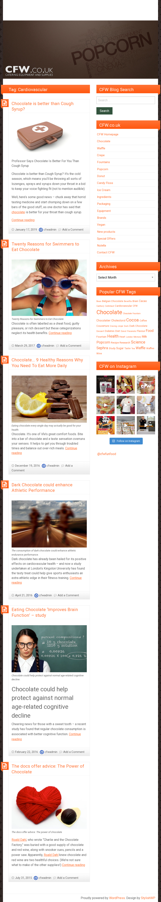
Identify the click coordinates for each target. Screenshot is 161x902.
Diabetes (109, 331)
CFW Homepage (107, 134)
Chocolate (103, 141)
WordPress (117, 898)
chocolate (18, 212)
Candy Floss (105, 183)
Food (150, 331)
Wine (99, 353)
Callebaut (109, 306)
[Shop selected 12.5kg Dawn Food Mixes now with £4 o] (126, 425)
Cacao (143, 301)
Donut (101, 176)
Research (125, 342)
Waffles (150, 348)
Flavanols (131, 331)
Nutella (101, 245)
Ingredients (104, 197)
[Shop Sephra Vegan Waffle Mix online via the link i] (146, 405)
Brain (135, 301)
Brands (101, 218)
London (129, 337)
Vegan (101, 224)
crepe (120, 326)
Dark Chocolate (138, 325)
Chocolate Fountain (132, 313)
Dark (126, 326)
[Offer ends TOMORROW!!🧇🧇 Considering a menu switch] (105, 425)
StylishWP (148, 898)
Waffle (101, 148)
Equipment (104, 211)
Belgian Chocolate (112, 301)
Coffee (143, 320)
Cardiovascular (123, 305)
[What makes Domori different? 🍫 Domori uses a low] (126, 405)
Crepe (101, 155)
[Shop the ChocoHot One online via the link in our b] (146, 385)
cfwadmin (50, 229)
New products (106, 232)
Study (112, 348)
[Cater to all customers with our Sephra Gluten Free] (105, 405)
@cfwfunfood (106, 454)
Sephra (102, 348)
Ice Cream (103, 190)
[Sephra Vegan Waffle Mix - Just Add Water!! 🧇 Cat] (126, 385)
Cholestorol (118, 320)
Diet (117, 331)
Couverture (102, 325)
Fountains (103, 162)
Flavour (141, 331)
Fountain (101, 336)
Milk (144, 336)
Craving (113, 326)
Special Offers (106, 238)
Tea (133, 348)
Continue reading (23, 220)
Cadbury (100, 306)
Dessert (100, 331)
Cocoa (132, 320)
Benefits (128, 301)
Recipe (115, 342)
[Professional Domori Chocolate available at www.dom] (105, 385)
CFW (135, 306)
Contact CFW (105, 252)
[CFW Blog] (80, 49)
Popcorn (102, 169)
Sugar (120, 348)
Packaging (103, 204)
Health (113, 336)
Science (138, 342)
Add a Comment (72, 229)
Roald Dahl (19, 840)
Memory (137, 337)
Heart (122, 336)
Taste (127, 348)
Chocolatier (103, 320)
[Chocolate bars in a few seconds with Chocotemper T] (146, 425)
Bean (98, 301)
